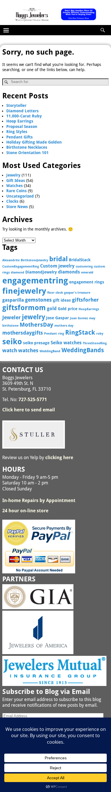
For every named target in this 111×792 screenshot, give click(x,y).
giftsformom (24, 308)
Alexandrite (11, 260)
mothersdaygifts (22, 333)
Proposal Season (21, 126)
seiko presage (36, 343)
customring (84, 266)
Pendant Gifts (19, 137)
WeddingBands (82, 350)
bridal (58, 259)
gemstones (38, 300)
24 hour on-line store (25, 510)
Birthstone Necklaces (26, 147)
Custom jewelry (57, 266)
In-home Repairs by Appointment (38, 500)
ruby (99, 333)
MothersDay (36, 325)
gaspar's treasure (77, 293)
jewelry (33, 317)
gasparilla (13, 300)
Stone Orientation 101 (27, 152)
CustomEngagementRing (20, 266)
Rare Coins (16, 190)
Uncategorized (20, 196)
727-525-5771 (32, 399)
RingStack (80, 332)
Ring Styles (16, 131)
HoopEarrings (89, 309)
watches (28, 350)
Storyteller (16, 105)
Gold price (67, 308)
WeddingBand (50, 351)
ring (61, 333)
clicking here (59, 457)
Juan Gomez (79, 318)
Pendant (50, 333)
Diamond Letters (22, 111)
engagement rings (86, 282)
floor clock (55, 293)
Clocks (12, 201)
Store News (17, 206)
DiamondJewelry (41, 272)
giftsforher (85, 300)
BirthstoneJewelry (34, 260)
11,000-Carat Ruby (24, 116)
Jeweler (11, 317)
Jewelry (13, 175)
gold (52, 308)
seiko (12, 341)
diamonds (69, 272)
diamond (17, 272)
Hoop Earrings (19, 121)
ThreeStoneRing (95, 343)
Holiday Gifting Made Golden (34, 142)
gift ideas (62, 300)
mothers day (63, 325)
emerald (87, 272)
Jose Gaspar (57, 318)
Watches (14, 185)
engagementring (35, 280)
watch (9, 350)
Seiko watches (66, 342)
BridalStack (80, 260)
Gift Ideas (15, 180)
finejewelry (24, 291)
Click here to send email (28, 409)
